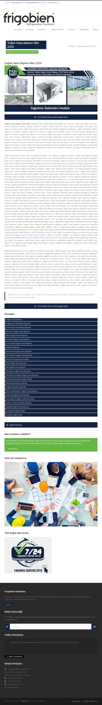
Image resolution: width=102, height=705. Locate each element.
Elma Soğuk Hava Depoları (16, 363)
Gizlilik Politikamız (90, 701)
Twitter (58, 6)
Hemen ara (13, 448)
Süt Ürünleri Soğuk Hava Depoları (19, 355)
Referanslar (84, 29)
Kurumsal (29, 29)
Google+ (53, 6)
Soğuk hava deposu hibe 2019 (86, 46)
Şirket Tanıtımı (15, 425)
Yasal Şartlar (76, 701)
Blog (91, 6)
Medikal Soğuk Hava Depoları (17, 407)
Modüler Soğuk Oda (14, 415)
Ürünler (71, 29)
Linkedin (63, 6)
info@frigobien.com (15, 684)
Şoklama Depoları (13, 347)
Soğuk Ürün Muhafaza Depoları (18, 323)
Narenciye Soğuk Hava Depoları (18, 371)
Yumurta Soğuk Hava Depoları (18, 339)
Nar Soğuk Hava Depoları (16, 367)
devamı (8, 605)
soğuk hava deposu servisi (56, 253)
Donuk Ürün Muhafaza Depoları (18, 327)
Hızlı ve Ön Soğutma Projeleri (17, 359)
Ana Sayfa (18, 29)
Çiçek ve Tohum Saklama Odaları (19, 403)
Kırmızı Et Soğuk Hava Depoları (18, 331)
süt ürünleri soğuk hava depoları (62, 129)
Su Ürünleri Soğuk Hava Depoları (19, 343)
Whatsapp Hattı (13, 687)
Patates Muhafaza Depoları (16, 383)
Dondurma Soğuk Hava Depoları (18, 351)
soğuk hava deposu (32, 224)
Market (96, 6)
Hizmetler (42, 29)
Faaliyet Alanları (57, 29)
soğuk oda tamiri (43, 163)
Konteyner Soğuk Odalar (15, 411)
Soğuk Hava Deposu (14, 319)
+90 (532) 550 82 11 (14, 681)
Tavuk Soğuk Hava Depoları (16, 335)
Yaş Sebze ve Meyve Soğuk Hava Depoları (22, 375)
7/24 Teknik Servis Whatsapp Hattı (52, 117)
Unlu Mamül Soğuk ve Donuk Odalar (20, 399)
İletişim (96, 29)
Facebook (42, 6)
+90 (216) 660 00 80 (32, 3)
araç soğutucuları (76, 179)
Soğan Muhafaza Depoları (16, 387)
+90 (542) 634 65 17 (17, 3)
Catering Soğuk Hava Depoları (17, 395)
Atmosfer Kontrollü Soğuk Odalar (19, 379)
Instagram (47, 6)
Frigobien (24, 701)
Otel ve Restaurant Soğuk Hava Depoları (22, 391)
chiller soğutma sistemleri (25, 171)
